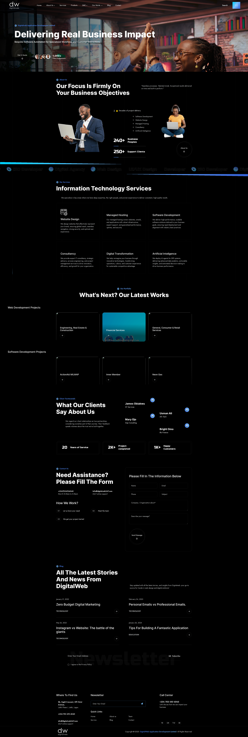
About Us (49, 5)
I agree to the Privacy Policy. (81, 664)
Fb (162, 723)
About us (113, 716)
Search (225, 5)
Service (93, 720)
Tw (173, 723)
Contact (118, 5)
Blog (109, 5)
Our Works (96, 5)
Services (63, 5)
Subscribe (176, 656)
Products (74, 5)
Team (130, 716)
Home (39, 5)
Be (179, 723)
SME (84, 5)
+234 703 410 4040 (169, 702)
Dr (168, 723)
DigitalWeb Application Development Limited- (158, 731)
